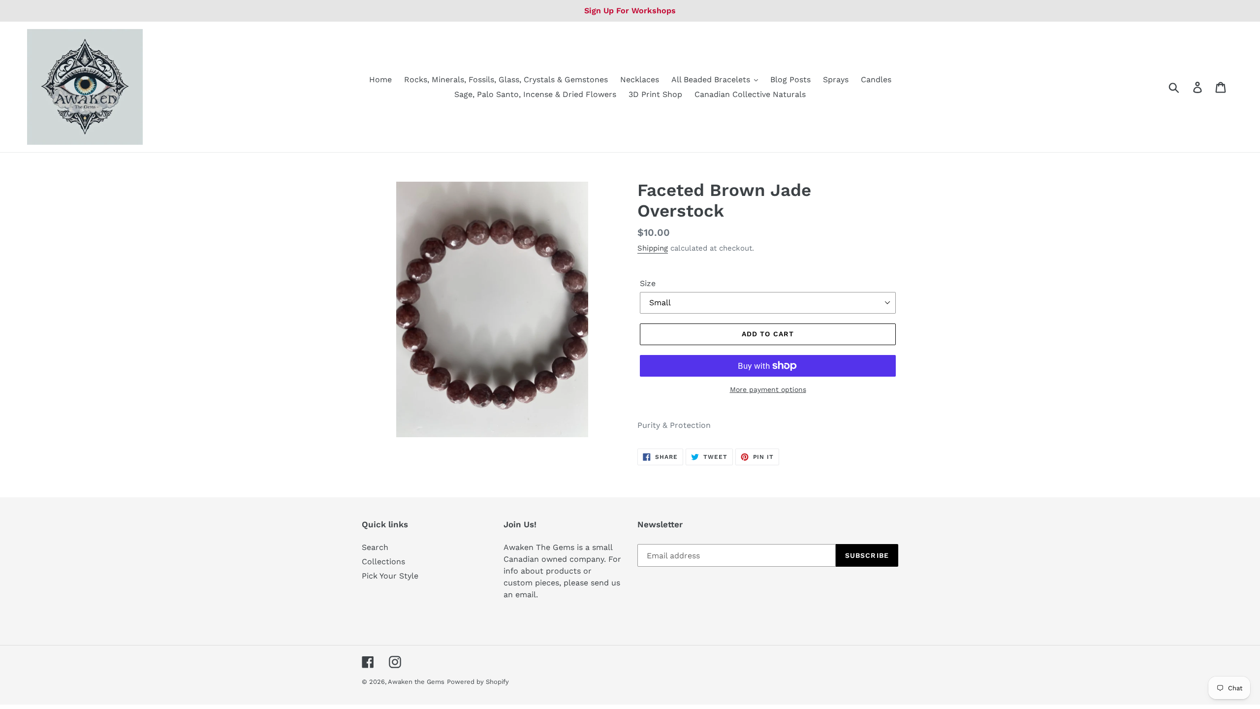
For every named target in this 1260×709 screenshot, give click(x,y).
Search (375, 547)
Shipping (652, 248)
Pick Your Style (390, 575)
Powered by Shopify (478, 681)
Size (648, 283)
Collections (383, 561)
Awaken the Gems (416, 681)
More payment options (768, 389)
